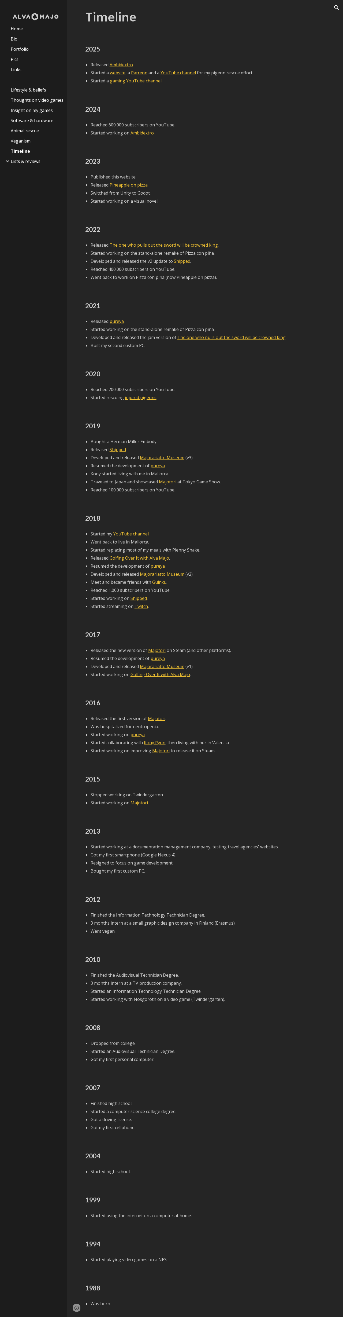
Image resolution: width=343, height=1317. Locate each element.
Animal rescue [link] (25, 131)
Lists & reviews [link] (25, 161)
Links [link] (16, 69)
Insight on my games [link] (32, 110)
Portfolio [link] (20, 49)
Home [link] (17, 29)
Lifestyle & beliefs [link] (28, 90)
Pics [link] (14, 59)
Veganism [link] (21, 141)
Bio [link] (14, 39)
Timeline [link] (20, 151)
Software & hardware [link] (32, 120)
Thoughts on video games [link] (37, 100)
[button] (336, 7)
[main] (205, 17)
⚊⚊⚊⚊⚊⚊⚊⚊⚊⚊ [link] (29, 80)
